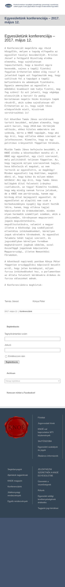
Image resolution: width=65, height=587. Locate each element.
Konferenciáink (26, 311)
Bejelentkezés (12, 362)
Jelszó (8, 345)
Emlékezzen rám (16, 356)
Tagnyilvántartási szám (16, 333)
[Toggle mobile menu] (59, 9)
